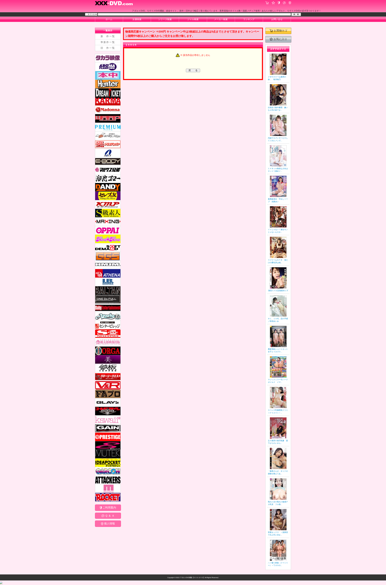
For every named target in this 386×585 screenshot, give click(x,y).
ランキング (249, 19)
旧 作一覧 (108, 48)
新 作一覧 (108, 36)
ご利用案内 (109, 507)
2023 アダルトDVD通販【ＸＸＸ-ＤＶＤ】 (190, 577)
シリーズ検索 (165, 19)
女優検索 (136, 19)
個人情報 (109, 523)
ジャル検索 (193, 19)
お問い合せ (277, 19)
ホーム (109, 19)
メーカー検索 (221, 19)
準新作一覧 (108, 42)
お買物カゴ (280, 30)
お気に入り (280, 39)
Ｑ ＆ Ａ (109, 515)
